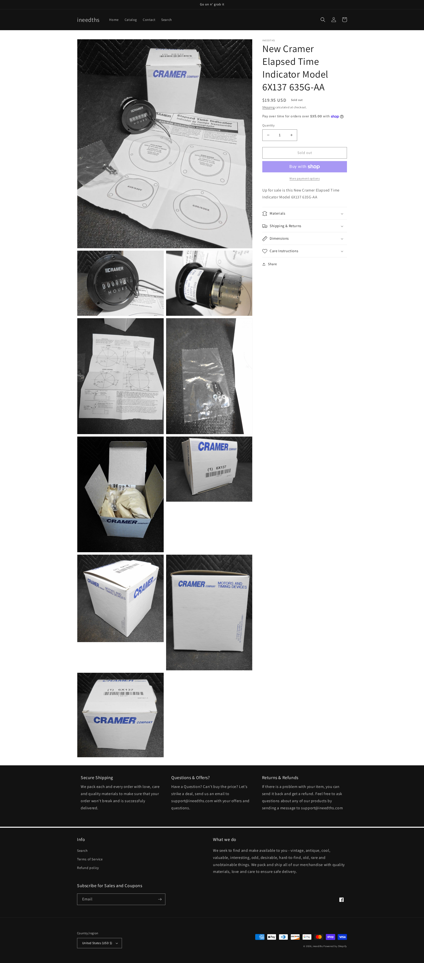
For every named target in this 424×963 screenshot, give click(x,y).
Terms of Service (90, 859)
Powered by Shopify (335, 946)
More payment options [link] (305, 178)
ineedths (318, 946)
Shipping (268, 107)
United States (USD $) (97, 943)
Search (82, 850)
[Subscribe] (159, 899)
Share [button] (272, 264)
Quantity (268, 125)
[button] (323, 19)
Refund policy (88, 868)
